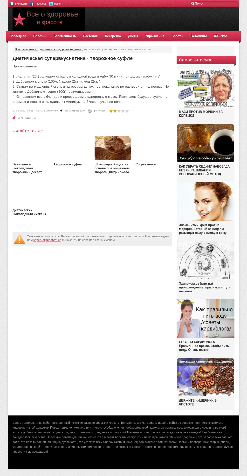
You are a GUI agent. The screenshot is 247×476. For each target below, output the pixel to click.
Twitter (58, 3)
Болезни (39, 36)
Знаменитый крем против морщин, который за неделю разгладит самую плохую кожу (202, 229)
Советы (177, 36)
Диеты (133, 36)
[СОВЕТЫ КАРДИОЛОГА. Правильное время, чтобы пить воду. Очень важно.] (205, 337)
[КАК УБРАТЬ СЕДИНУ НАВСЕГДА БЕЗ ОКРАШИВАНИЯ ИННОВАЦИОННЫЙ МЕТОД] (205, 162)
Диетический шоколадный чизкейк (29, 212)
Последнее (17, 36)
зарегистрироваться (47, 240)
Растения (90, 36)
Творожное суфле (68, 164)
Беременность (65, 36)
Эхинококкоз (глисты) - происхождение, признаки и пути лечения (205, 287)
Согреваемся (146, 164)
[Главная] (49, 30)
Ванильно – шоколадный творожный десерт (27, 168)
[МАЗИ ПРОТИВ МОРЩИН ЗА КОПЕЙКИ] (205, 106)
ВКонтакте (21, 3)
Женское (220, 36)
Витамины (199, 36)
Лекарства (113, 36)
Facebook (41, 3)
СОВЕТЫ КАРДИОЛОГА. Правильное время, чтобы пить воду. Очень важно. (204, 346)
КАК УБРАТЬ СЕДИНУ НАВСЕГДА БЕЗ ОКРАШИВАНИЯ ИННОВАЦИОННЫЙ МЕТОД (204, 170)
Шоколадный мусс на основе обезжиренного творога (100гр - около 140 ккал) (112, 170)
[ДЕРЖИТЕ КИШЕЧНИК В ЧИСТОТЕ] (205, 396)
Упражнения (154, 36)
